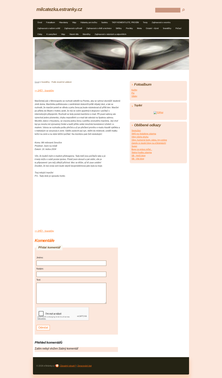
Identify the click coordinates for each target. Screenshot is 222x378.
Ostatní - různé (152, 28)
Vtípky (134, 96)
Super (134, 146)
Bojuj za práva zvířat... (141, 149)
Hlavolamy (63, 22)
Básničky (87, 34)
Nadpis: (40, 269)
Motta (139, 28)
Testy (145, 22)
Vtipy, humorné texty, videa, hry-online (149, 140)
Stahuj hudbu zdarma (141, 152)
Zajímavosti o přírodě (73, 28)
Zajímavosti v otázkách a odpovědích (110, 34)
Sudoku (104, 22)
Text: (38, 280)
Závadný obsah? (68, 366)
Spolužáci (136, 130)
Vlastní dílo (74, 34)
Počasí (178, 28)
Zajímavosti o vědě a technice (99, 28)
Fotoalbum (50, 22)
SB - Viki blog (137, 159)
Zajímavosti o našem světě (48, 28)
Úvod (39, 22)
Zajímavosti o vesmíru (161, 22)
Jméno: (39, 257)
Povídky (129, 28)
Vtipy (74, 22)
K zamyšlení (51, 34)
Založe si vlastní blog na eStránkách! (148, 143)
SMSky (119, 28)
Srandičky (167, 28)
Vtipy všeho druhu (139, 137)
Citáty (39, 34)
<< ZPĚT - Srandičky (44, 90)
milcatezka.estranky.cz (59, 9)
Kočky (134, 90)
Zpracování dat (85, 366)
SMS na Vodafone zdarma (143, 134)
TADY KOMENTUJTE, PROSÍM (125, 22)
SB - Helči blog (138, 155)
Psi (132, 93)
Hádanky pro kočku (88, 22)
